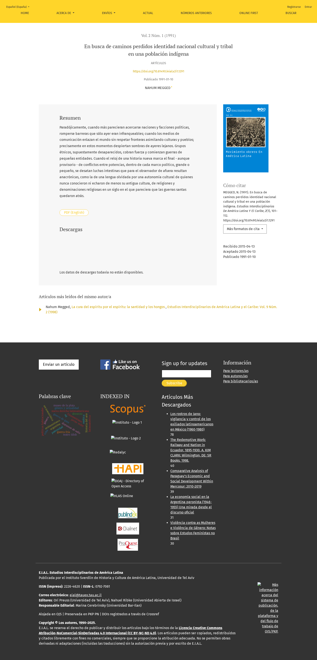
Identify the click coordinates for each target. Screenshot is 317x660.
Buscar (291, 13)
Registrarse (294, 6)
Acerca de (64, 13)
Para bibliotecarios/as (240, 381)
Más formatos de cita (244, 229)
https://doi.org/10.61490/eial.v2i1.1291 (158, 71)
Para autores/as (235, 376)
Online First (248, 13)
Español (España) (19, 6)
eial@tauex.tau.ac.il (86, 595)
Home (25, 13)
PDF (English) (74, 212)
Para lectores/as (235, 371)
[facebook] (120, 364)
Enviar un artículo (59, 364)
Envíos (107, 13)
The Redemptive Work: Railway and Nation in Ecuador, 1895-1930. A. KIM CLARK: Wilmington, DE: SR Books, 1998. (190, 450)
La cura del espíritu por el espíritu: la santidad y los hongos (119, 307)
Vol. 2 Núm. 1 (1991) (158, 35)
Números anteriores (196, 13)
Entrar (308, 6)
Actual (148, 13)
